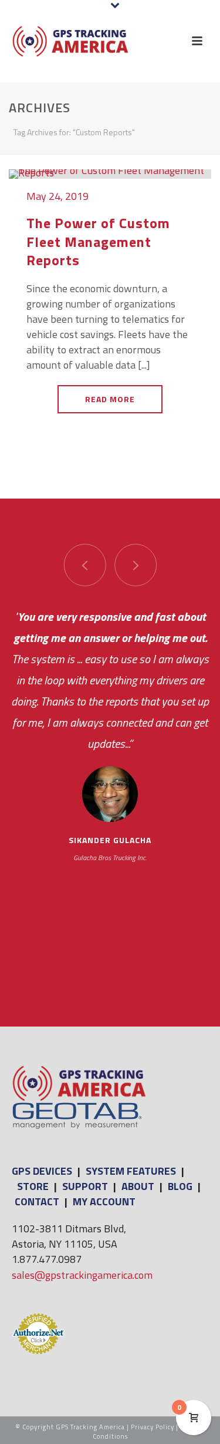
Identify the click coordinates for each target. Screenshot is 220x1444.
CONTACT (37, 1201)
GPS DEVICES (42, 1171)
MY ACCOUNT (104, 1201)
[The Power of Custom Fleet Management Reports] (110, 173)
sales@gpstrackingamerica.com (82, 1275)
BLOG (180, 1186)
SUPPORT (85, 1186)
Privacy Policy (152, 1427)
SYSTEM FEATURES (131, 1171)
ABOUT (137, 1186)
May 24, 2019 (57, 196)
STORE (33, 1186)
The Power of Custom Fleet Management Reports (98, 241)
